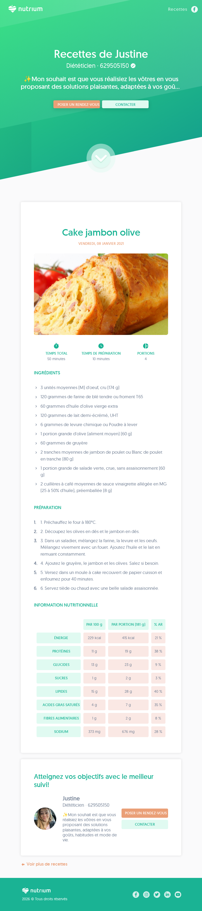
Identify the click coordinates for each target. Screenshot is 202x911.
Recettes (177, 9)
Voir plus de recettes (47, 864)
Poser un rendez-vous (78, 104)
